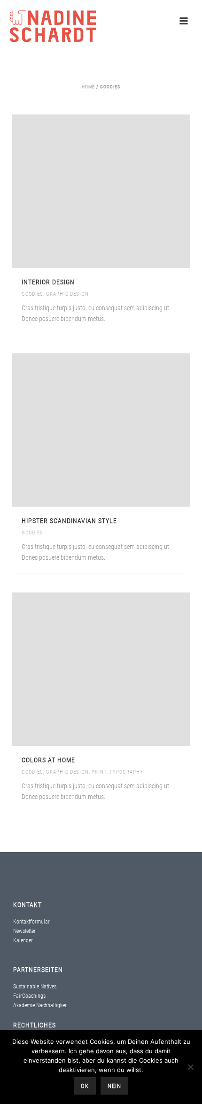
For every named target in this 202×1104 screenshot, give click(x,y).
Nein (114, 1085)
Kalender (23, 940)
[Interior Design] (121, 191)
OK (85, 1085)
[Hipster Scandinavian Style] (121, 430)
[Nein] (190, 1067)
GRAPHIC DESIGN (67, 294)
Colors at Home (48, 760)
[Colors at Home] (121, 669)
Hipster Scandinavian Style (69, 521)
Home (88, 86)
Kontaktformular (31, 921)
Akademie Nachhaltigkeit (40, 1005)
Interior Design (48, 282)
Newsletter (24, 931)
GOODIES (32, 294)
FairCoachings (29, 996)
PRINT (99, 772)
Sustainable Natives (34, 986)
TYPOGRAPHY (126, 772)
